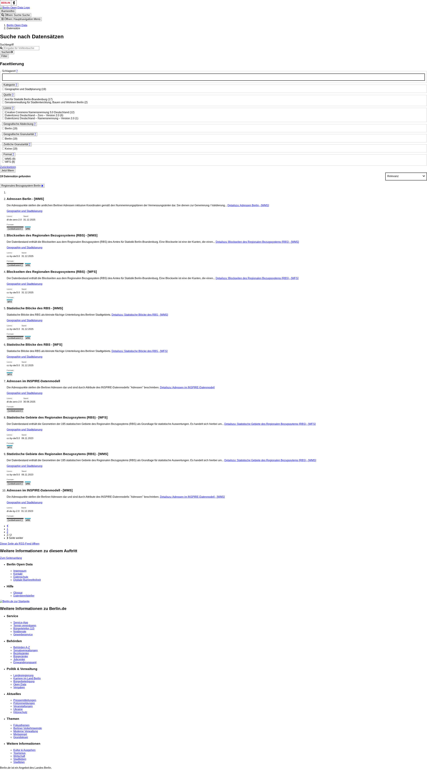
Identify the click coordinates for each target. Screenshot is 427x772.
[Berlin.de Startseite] (15, 601)
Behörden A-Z (21, 647)
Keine (9, 148)
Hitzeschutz (20, 712)
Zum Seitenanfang (11, 558)
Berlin (9, 128)
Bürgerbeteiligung (24, 681)
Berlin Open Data (17, 25)
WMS (8, 158)
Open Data (19, 684)
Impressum (19, 570)
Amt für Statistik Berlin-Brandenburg (26, 99)
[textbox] (213, 77)
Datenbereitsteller (23, 595)
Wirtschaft (19, 756)
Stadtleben (19, 759)
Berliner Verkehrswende (27, 728)
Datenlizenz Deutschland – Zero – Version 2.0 (32, 115)
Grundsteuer (20, 737)
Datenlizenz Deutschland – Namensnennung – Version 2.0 (40, 118)
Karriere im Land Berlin (27, 678)
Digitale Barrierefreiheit (27, 579)
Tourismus (19, 753)
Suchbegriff (7, 44)
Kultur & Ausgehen (24, 750)
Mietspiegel (20, 734)
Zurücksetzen (8, 167)
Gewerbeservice (23, 634)
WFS (8, 161)
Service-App (20, 622)
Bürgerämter (20, 656)
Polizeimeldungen (24, 703)
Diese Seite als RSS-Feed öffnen (19, 543)
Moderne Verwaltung (25, 731)
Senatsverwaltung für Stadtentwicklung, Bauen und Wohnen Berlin (44, 102)
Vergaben (19, 687)
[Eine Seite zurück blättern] (7, 526)
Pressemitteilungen (24, 700)
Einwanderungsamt (24, 662)
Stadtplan (19, 762)
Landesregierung (23, 675)
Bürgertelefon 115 (23, 628)
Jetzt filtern (7, 170)
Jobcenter (19, 659)
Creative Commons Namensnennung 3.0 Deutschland (37, 112)
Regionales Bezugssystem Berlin (21, 185)
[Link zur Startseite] (15, 7)
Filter (4, 56)
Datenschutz (20, 576)
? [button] (17, 71)
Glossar (18, 592)
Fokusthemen (21, 725)
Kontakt (17, 573)
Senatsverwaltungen (25, 650)
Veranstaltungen (23, 706)
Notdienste (19, 631)
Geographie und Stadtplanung (23, 89)
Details (248, 205)
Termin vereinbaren (24, 625)
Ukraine (18, 709)
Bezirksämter (21, 653)
